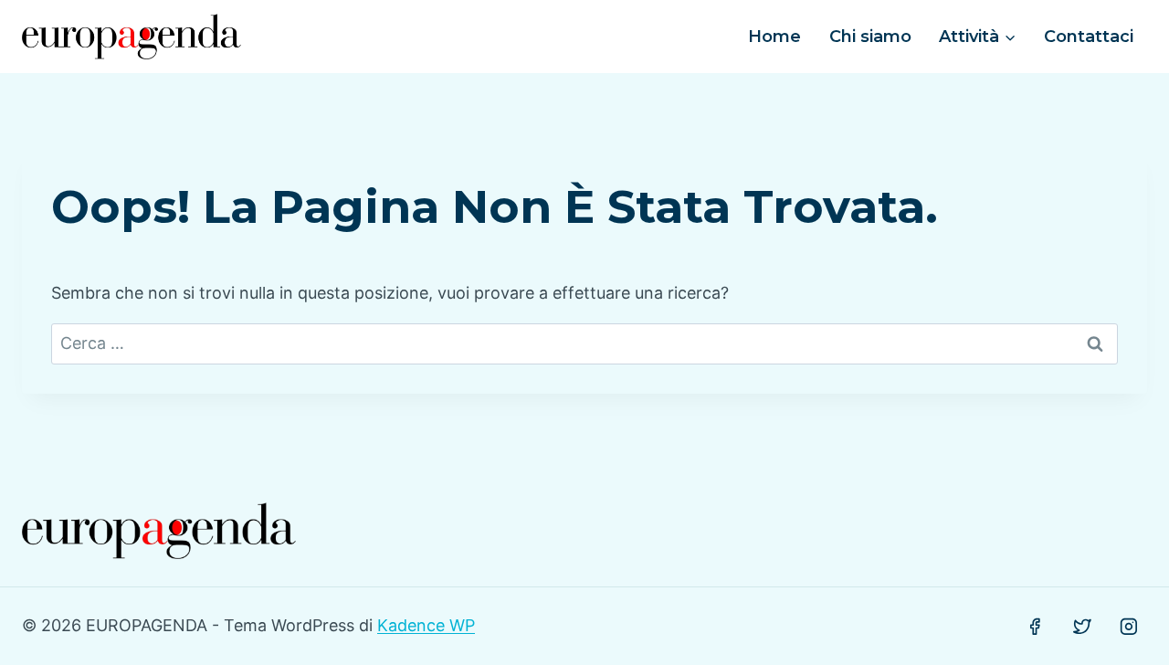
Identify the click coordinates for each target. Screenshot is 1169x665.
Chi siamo (870, 36)
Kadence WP (426, 625)
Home (774, 36)
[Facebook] (1034, 626)
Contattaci (1088, 36)
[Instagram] (1129, 626)
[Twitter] (1082, 626)
